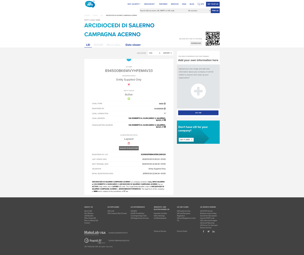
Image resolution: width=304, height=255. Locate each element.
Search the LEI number (208, 216)
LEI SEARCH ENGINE (208, 207)
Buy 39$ (198, 113)
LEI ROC (134, 211)
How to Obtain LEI (91, 220)
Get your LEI (212, 4)
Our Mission (88, 213)
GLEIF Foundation (137, 213)
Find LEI (215, 11)
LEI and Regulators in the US (186, 219)
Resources (149, 4)
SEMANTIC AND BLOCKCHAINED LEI (161, 208)
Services (174, 4)
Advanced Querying (207, 223)
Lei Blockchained (160, 218)
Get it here (185, 140)
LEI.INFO (87, 15)
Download (196, 43)
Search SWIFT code (207, 218)
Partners (163, 4)
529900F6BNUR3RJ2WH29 (153, 154)
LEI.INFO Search (206, 211)
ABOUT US (88, 207)
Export (166, 53)
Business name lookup (208, 213)
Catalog (95, 15)
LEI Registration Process (140, 218)
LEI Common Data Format (117, 213)
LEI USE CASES (182, 207)
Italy (101, 15)
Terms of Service (160, 231)
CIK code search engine (208, 220)
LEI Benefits (88, 216)
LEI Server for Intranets (209, 225)
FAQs (184, 4)
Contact (87, 223)
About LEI (88, 211)
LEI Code (110, 211)
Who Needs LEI (90, 218)
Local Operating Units (139, 216)
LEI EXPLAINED (113, 207)
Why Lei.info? (133, 4)
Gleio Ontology (159, 216)
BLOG (192, 4)
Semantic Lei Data (160, 213)
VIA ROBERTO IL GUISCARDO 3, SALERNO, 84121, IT (147, 119)
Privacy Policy (182, 231)
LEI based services (183, 211)
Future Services (205, 228)
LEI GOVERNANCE (138, 207)
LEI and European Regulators (183, 214)
